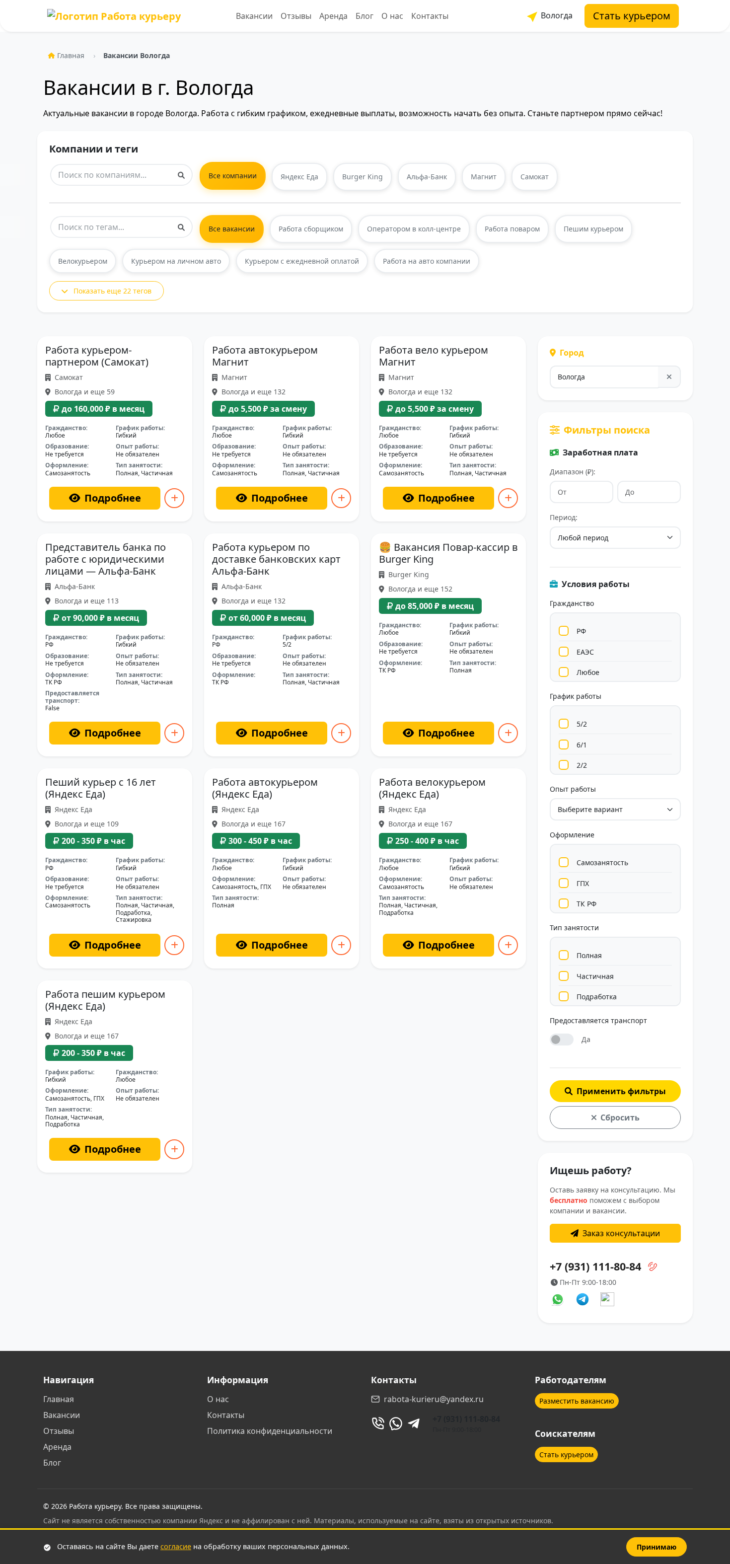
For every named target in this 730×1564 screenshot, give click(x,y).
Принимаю (656, 1547)
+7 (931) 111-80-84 (466, 1419)
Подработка (597, 996)
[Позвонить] (378, 1423)
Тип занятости (574, 927)
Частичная (595, 976)
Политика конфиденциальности (269, 1430)
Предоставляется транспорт (598, 1020)
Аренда (333, 15)
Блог (364, 15)
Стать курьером (631, 15)
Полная (589, 955)
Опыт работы (573, 789)
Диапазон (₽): (572, 471)
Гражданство (572, 603)
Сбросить (620, 1117)
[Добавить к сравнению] (174, 498)
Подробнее (112, 498)
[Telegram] (414, 1423)
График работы (575, 696)
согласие (175, 1546)
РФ (581, 631)
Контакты (429, 15)
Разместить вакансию (576, 1401)
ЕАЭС (585, 652)
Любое (588, 672)
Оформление (572, 834)
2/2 (582, 765)
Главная (70, 55)
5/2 (582, 724)
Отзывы (296, 15)
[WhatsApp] (396, 1423)
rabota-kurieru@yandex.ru (434, 1399)
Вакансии (254, 15)
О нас (392, 15)
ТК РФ (586, 903)
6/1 (582, 744)
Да (586, 1039)
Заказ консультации (621, 1233)
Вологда (556, 15)
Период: (564, 517)
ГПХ (583, 883)
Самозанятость (602, 862)
